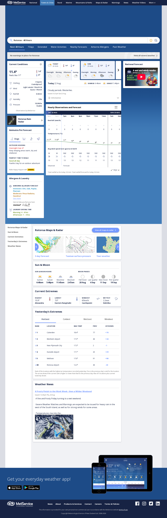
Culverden (51, 332)
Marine (69, 2)
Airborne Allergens (100, 47)
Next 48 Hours (17, 47)
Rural (59, 2)
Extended (42, 47)
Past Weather (119, 47)
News (126, 2)
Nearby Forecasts (78, 47)
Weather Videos (139, 2)
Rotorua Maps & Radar (18, 227)
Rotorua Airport (53, 365)
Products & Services (73, 504)
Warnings (116, 2)
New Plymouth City (54, 345)
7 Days (31, 47)
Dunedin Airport (53, 352)
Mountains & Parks (84, 2)
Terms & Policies (112, 504)
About (58, 504)
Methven (50, 358)
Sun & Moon (13, 232)
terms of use (123, 510)
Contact (88, 504)
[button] (40, 64)
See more (17, 198)
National (33, 2)
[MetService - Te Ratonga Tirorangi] (16, 3)
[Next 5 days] (118, 70)
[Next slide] (117, 247)
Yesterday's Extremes (17, 241)
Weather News (14, 246)
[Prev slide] (37, 247)
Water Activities (58, 47)
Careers (98, 504)
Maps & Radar (102, 2)
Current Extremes (15, 237)
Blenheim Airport (53, 339)
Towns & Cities (47, 2)
